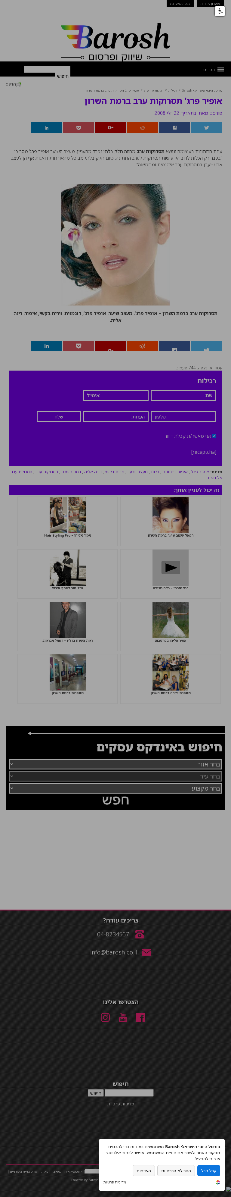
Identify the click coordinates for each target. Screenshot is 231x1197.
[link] (217, 1183)
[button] (220, 11)
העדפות (144, 1170)
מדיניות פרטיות (114, 1182)
